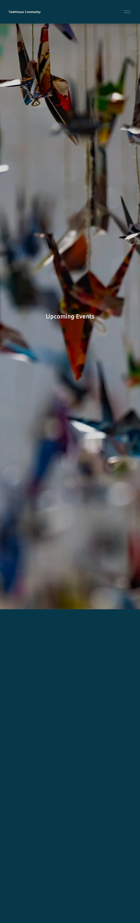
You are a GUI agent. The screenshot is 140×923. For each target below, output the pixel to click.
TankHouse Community (24, 12)
